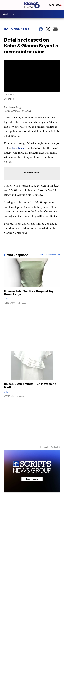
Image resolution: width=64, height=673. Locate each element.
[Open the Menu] (5, 5)
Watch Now (54, 5)
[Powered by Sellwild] (55, 447)
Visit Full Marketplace (49, 255)
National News (16, 28)
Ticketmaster (19, 148)
